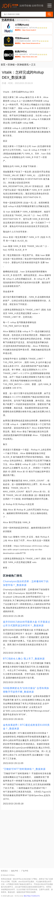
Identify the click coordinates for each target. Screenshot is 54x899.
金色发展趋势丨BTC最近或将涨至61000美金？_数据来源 (26, 727)
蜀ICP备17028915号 (32, 896)
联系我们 (4, 871)
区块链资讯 (23, 64)
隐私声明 (14, 871)
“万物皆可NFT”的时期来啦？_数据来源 (24, 769)
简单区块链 (19, 896)
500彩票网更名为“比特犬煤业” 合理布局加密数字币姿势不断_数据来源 (26, 690)
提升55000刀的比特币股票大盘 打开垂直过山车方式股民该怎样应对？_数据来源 (26, 624)
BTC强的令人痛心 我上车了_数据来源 (24, 658)
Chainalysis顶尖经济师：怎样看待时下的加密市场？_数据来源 (26, 583)
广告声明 (24, 871)
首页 (3, 64)
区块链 (11, 64)
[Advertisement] (27, 838)
